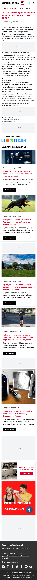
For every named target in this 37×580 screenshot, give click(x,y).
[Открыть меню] (33, 3)
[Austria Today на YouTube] (30, 566)
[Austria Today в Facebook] (12, 566)
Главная (4, 8)
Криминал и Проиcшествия (13, 9)
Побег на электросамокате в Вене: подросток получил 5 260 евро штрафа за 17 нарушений (16, 310)
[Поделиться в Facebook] (15, 140)
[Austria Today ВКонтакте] (3, 566)
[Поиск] (29, 3)
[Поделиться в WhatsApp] (11, 140)
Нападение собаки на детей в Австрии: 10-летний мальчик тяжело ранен (17, 197)
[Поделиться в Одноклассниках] (7, 140)
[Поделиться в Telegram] (24, 140)
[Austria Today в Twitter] (17, 566)
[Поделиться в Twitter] (20, 140)
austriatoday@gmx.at (25, 577)
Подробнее (26, 473)
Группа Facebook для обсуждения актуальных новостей (18, 483)
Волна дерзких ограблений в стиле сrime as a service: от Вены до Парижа (18, 152)
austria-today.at (19, 573)
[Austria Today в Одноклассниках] (8, 566)
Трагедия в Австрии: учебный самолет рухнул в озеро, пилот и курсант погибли (16, 256)
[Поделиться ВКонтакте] (3, 140)
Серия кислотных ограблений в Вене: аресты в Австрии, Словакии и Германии (16, 371)
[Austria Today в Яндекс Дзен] (26, 566)
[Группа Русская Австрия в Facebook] (21, 566)
